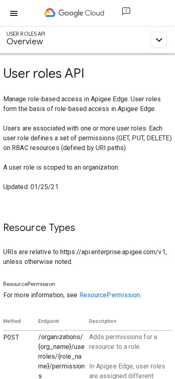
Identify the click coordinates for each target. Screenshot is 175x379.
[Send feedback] (119, 13)
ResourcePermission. (110, 295)
